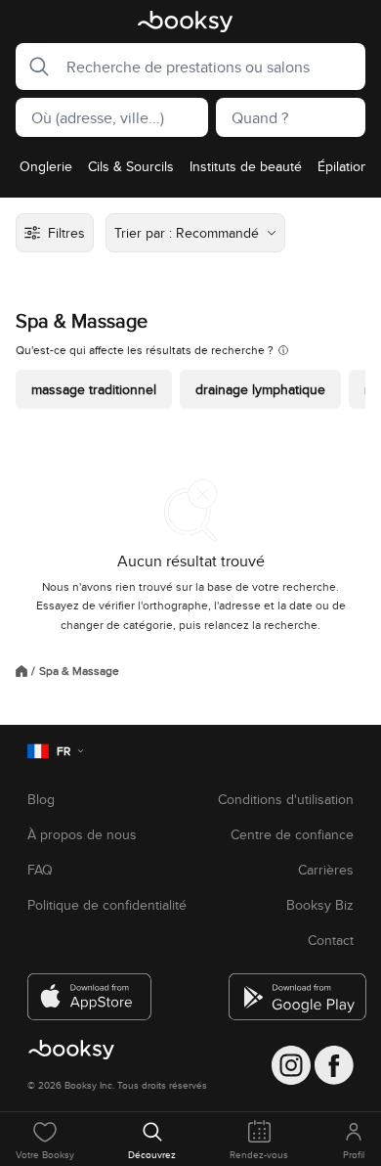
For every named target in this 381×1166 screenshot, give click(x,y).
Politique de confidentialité (107, 905)
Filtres (66, 233)
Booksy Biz (320, 905)
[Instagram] (291, 1065)
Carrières (326, 869)
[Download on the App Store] (89, 989)
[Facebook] (334, 1065)
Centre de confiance (292, 834)
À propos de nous (82, 834)
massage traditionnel (93, 389)
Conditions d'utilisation (286, 799)
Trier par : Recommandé (186, 233)
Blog (41, 799)
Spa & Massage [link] (79, 671)
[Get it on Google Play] (291, 989)
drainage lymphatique (260, 389)
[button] (33, 66)
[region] (190, 172)
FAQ (40, 869)
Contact (331, 940)
